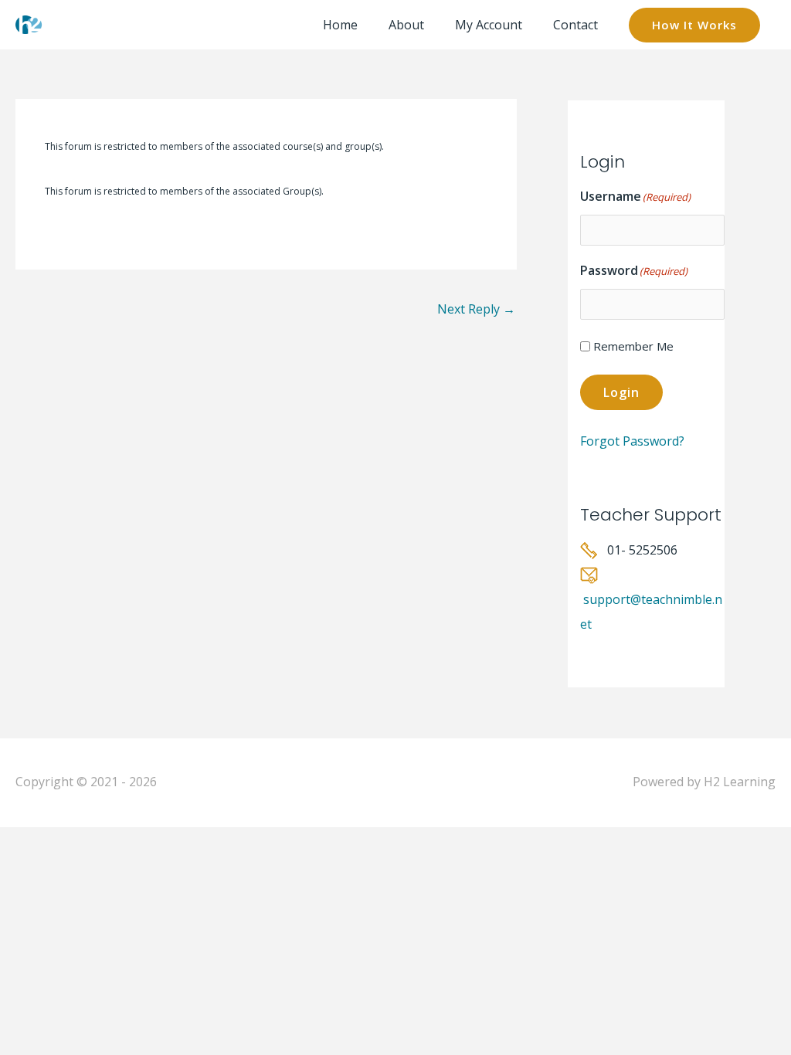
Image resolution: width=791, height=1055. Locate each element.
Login (621, 392)
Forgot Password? (632, 441)
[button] (694, 25)
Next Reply (476, 308)
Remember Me (633, 346)
